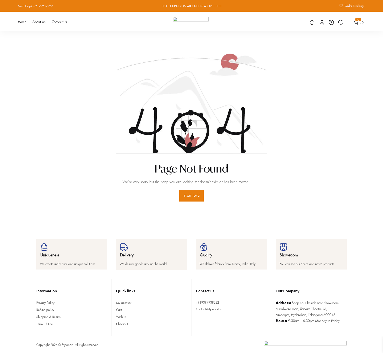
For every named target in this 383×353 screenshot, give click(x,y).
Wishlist (121, 316)
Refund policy (45, 309)
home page (191, 196)
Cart (119, 309)
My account (123, 302)
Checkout (122, 324)
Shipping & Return (48, 316)
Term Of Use (44, 324)
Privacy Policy (45, 302)
